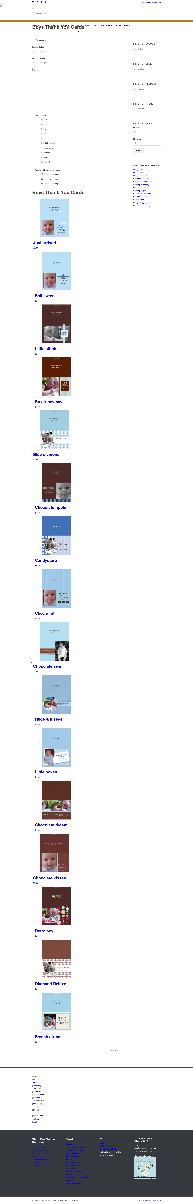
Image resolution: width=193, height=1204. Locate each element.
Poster (42, 40)
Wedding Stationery (141, 184)
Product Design (38, 58)
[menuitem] (36, 25)
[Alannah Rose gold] (39, 13)
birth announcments (40, 1159)
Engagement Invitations (143, 181)
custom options (72, 1174)
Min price (137, 127)
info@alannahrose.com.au (151, 2)
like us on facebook (108, 1149)
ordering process (73, 1162)
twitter (35, 1079)
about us (69, 1144)
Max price (137, 139)
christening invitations (41, 1162)
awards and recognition (75, 1149)
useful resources (73, 1183)
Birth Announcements (142, 193)
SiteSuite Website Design (69, 1200)
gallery (35, 1109)
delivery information (74, 1171)
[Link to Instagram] (41, 2)
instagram (37, 1091)
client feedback (72, 1156)
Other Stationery (140, 175)
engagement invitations (41, 1150)
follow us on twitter (108, 1146)
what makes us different (76, 1147)
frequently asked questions (77, 1177)
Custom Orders (139, 202)
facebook (36, 1085)
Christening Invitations (142, 196)
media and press (73, 1153)
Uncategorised (139, 187)
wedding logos (38, 1156)
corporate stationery (40, 1165)
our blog (69, 1180)
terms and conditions (74, 1186)
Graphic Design (139, 172)
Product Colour (38, 47)
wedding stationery (39, 1153)
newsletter (37, 1103)
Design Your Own (140, 169)
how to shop (71, 1159)
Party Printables (139, 199)
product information (74, 1168)
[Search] (159, 25)
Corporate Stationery (141, 205)
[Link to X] (33, 2)
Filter (138, 151)
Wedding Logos (139, 190)
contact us (104, 1143)
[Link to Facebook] (37, 2)
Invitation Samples (140, 178)
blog (34, 1121)
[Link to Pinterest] (46, 2)
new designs (38, 1115)
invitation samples (39, 1147)
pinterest (36, 1097)
